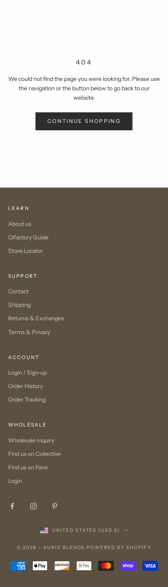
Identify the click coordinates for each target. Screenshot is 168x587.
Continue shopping (84, 121)
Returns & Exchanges (36, 318)
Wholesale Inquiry (31, 440)
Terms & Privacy (29, 332)
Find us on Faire (28, 467)
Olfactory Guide (28, 237)
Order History (25, 386)
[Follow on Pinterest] (55, 506)
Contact (18, 291)
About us (19, 224)
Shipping (19, 304)
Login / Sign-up (27, 372)
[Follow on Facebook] (12, 506)
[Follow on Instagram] (33, 506)
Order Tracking (27, 399)
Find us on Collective (34, 454)
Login (15, 480)
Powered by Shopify (118, 547)
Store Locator (25, 250)
